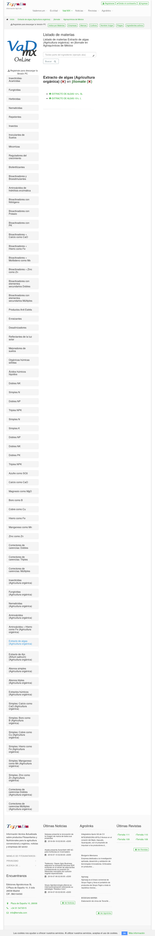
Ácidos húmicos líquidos (17, 373)
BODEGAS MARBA (89, 897)
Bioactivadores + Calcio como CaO (18, 236)
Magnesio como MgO (20, 491)
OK (124, 933)
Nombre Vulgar (107, 25)
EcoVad (54, 10)
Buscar (48, 61)
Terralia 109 (124, 839)
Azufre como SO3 (18, 473)
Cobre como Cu (17, 509)
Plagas (120, 25)
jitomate (57, 19)
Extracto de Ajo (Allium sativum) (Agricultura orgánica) (20, 656)
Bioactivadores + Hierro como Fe (18, 247)
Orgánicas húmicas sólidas (19, 361)
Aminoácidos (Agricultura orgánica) (20, 616)
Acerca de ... (13, 865)
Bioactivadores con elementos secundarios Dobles (19, 283)
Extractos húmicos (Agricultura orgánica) (20, 693)
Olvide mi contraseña (127, 3)
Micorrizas (14, 146)
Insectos (13, 126)
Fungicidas (15, 89)
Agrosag (84, 876)
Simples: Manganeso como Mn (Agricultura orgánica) (20, 763)
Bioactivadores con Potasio (19, 212)
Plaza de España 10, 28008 (23, 903)
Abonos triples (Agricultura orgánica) (20, 681)
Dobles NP (15, 401)
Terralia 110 (142, 834)
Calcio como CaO (18, 482)
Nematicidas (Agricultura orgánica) (20, 605)
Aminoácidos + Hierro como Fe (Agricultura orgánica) (20, 629)
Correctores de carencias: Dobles (18, 546)
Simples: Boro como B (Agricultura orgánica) (19, 720)
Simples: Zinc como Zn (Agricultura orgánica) (19, 777)
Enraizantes (15, 318)
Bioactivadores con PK (19, 224)
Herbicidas (14, 99)
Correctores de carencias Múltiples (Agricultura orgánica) (20, 806)
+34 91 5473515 (18, 907)
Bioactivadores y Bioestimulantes (18, 177)
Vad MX (66, 10)
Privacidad (12, 860)
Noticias (79, 10)
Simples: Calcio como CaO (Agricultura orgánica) (20, 706)
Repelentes (15, 117)
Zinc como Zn (16, 536)
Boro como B (16, 500)
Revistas (92, 10)
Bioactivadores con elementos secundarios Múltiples (20, 297)
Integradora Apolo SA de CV (93, 834)
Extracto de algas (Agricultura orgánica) (34, 19)
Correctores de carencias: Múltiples (19, 570)
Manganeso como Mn (20, 527)
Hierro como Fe (17, 518)
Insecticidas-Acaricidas (15, 79)
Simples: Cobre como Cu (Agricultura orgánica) (20, 734)
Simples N (14, 392)
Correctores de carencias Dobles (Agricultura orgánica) (20, 792)
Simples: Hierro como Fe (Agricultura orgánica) (20, 749)
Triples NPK (15, 410)
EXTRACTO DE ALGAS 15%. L (66, 98)
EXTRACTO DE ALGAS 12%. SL (67, 93)
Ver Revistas (142, 849)
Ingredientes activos (135, 25)
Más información (137, 932)
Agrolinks (106, 10)
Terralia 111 (124, 834)
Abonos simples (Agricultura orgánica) (20, 670)
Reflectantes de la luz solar (20, 338)
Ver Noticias (69, 902)
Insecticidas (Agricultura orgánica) (20, 581)
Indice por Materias (56, 25)
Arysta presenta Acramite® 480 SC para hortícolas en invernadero (59, 850)
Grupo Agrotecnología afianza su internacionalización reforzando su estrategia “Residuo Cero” (59, 887)
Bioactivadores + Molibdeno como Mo (20, 259)
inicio (12, 19)
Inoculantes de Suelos (17, 136)
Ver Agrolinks (105, 913)
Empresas (72, 25)
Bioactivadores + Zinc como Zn (20, 271)
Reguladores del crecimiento (18, 157)
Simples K (14, 428)
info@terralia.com (18, 912)
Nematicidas (15, 108)
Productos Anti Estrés (20, 309)
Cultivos (93, 25)
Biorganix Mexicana (89, 855)
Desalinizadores (17, 327)
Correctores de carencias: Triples (18, 558)
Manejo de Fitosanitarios (21, 855)
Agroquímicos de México (73, 19)
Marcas (83, 25)
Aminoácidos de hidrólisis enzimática (20, 189)
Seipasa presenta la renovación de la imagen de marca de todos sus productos (59, 836)
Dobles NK (15, 383)
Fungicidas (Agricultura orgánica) (20, 593)
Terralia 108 (142, 839)
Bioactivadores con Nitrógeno (19, 201)
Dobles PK (14, 455)
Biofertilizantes (17, 167)
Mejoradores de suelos (17, 349)
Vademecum (39, 10)
